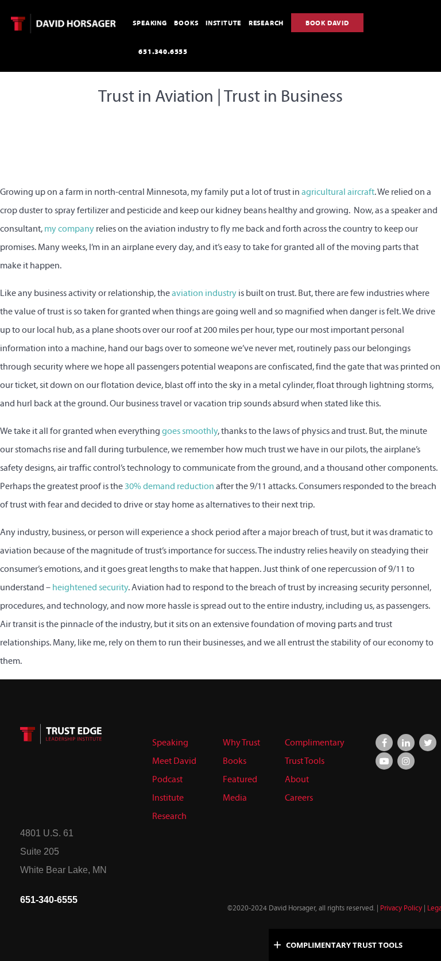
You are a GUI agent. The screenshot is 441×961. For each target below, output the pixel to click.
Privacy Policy (401, 908)
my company (69, 228)
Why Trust (241, 742)
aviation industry (204, 292)
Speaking (170, 742)
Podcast (167, 779)
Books (234, 760)
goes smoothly (190, 430)
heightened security (90, 587)
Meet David (174, 760)
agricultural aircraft (337, 191)
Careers (299, 797)
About (297, 779)
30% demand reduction (169, 485)
